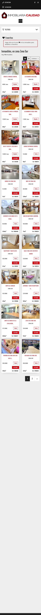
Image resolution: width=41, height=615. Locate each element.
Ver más (15, 89)
